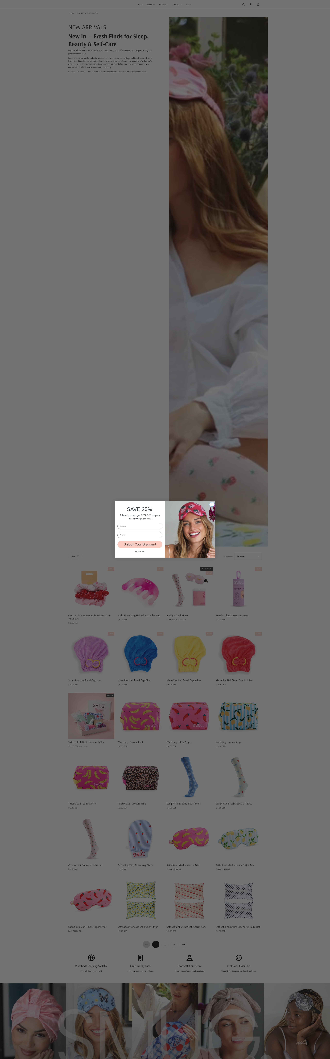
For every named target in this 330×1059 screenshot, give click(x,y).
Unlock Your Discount (140, 544)
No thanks (140, 551)
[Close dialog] (212, 504)
